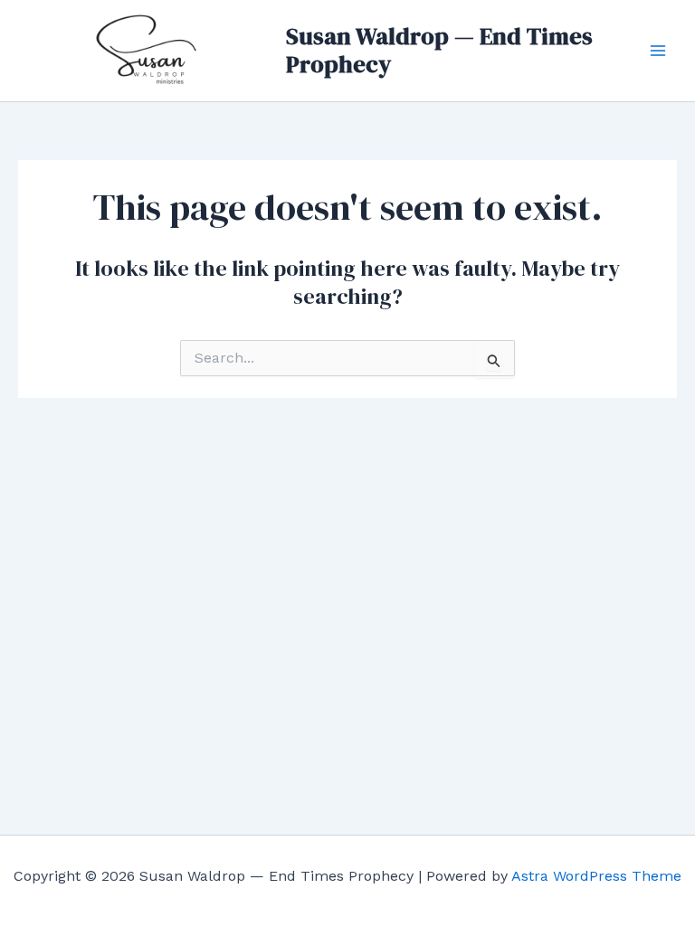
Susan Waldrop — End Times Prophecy (439, 50)
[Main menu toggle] (658, 51)
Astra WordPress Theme (596, 875)
